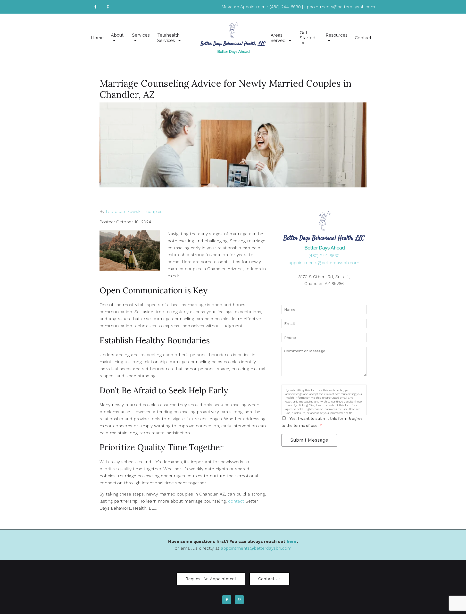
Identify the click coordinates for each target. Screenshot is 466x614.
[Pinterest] (108, 6)
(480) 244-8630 (285, 6)
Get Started (307, 35)
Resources (337, 35)
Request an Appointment (210, 579)
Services (141, 35)
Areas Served (279, 38)
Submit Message (309, 440)
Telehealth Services (168, 38)
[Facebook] (95, 6)
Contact (363, 37)
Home (97, 37)
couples (154, 211)
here (292, 541)
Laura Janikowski (123, 211)
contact (236, 501)
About (117, 35)
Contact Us (269, 579)
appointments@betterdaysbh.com (339, 6)
